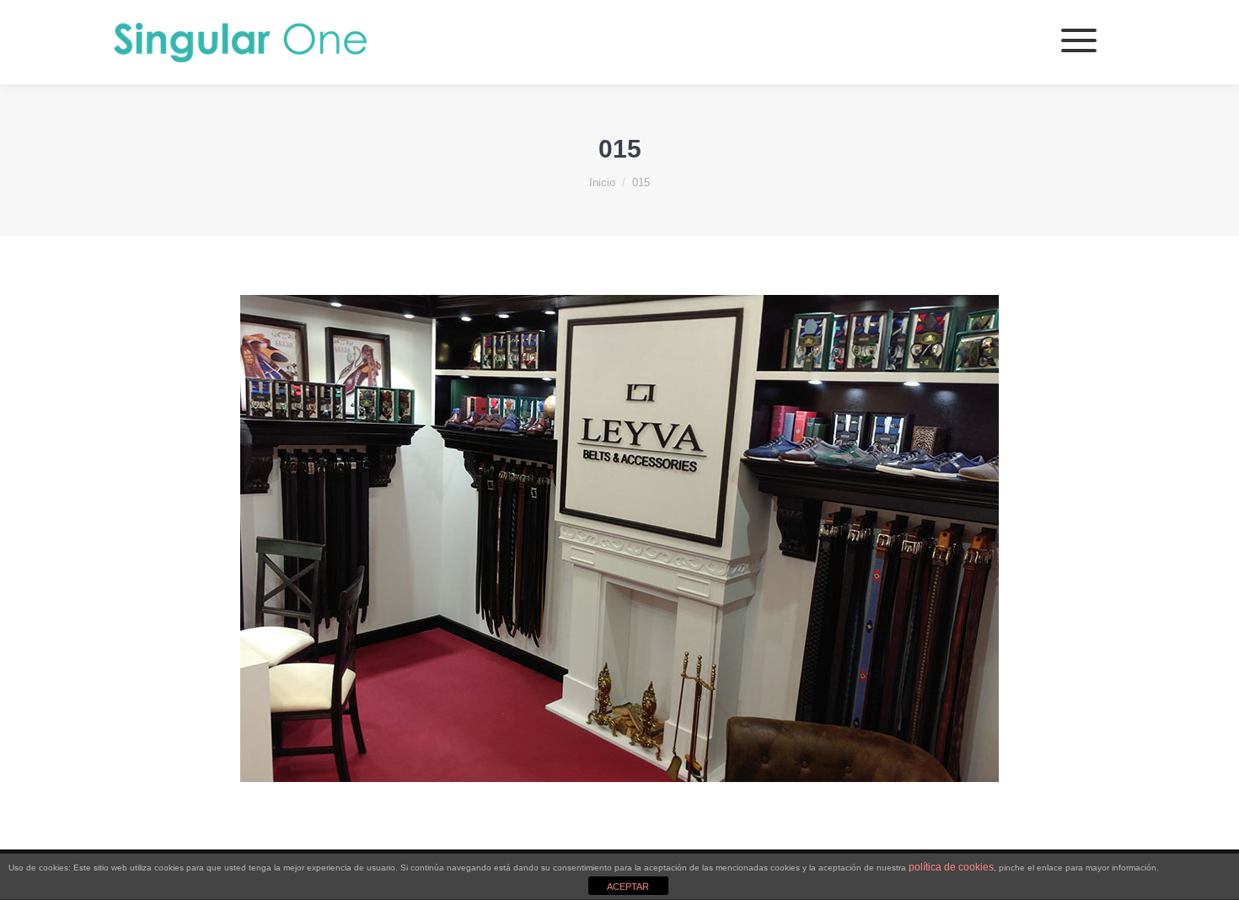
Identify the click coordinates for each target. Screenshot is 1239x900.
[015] (619, 538)
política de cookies (951, 867)
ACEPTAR (628, 886)
